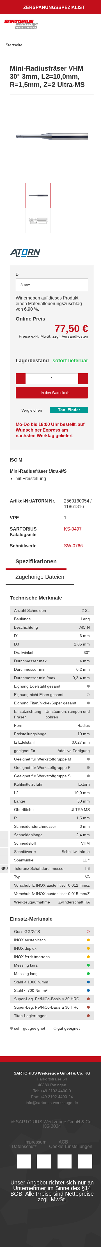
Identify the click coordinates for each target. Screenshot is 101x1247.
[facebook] (65, 1161)
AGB (63, 1142)
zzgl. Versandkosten (70, 336)
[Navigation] (91, 27)
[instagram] (24, 1161)
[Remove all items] (77, 284)
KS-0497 (73, 529)
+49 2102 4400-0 (55, 1091)
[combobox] (52, 284)
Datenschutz (24, 1146)
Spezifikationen (36, 561)
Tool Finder (69, 409)
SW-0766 (74, 545)
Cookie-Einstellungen (70, 1146)
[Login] (55, 27)
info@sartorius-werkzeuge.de (52, 1102)
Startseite (14, 45)
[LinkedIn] (44, 1161)
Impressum (35, 1142)
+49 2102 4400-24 (56, 1096)
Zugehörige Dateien (39, 577)
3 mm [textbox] (25, 285)
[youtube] (85, 1161)
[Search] (66, 27)
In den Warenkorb (55, 393)
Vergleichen (31, 410)
